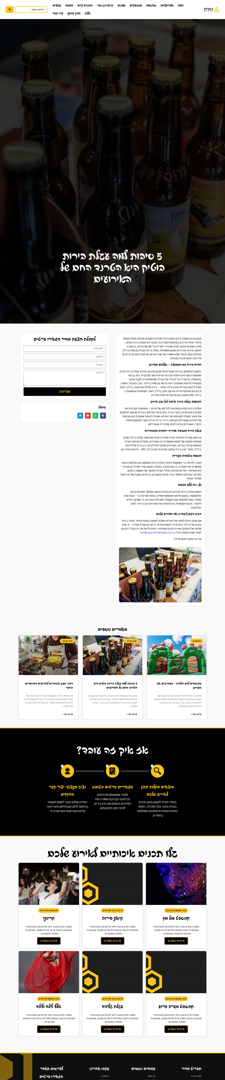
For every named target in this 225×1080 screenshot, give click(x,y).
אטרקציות (167, 5)
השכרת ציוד (85, 5)
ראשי (181, 5)
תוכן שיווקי (74, 13)
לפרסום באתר (51, 1068)
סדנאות (151, 5)
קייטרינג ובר (105, 5)
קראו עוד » (196, 714)
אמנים (122, 5)
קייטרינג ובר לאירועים (113, 910)
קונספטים (136, 5)
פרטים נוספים (176, 940)
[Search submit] (10, 9)
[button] (103, 416)
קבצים (57, 5)
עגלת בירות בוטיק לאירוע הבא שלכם (161, 532)
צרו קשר (57, 13)
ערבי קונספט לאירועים (176, 910)
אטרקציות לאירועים (49, 910)
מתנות (69, 5)
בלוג (87, 13)
